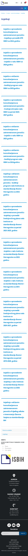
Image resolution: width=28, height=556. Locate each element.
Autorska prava (13, 544)
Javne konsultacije (15, 13)
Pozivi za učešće (7, 430)
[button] (21, 8)
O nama (8, 13)
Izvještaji (23, 13)
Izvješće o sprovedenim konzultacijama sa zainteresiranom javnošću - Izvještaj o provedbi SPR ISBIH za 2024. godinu (13, 35)
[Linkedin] (18, 525)
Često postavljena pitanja (13, 546)
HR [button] (17, 3)
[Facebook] (9, 525)
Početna (3, 13)
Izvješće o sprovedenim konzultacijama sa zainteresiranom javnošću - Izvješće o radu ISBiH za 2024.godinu (13, 58)
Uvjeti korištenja (14, 542)
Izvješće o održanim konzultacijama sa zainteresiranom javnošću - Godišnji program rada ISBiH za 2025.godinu (13, 82)
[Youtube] (13, 525)
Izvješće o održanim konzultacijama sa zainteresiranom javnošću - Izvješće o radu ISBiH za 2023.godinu (13, 132)
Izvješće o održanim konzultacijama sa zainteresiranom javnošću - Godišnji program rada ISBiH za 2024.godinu (13, 156)
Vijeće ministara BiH (13, 548)
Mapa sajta (14, 540)
